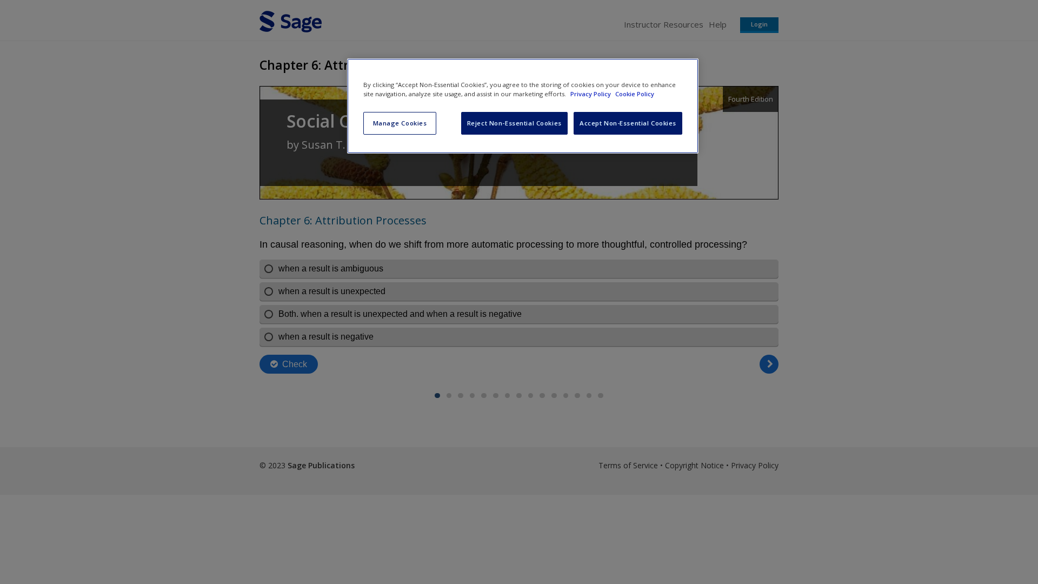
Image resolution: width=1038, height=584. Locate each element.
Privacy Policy (591, 94)
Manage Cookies (400, 123)
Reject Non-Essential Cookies (514, 123)
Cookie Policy (634, 94)
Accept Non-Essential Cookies (628, 123)
